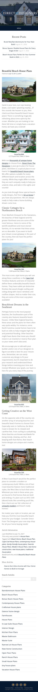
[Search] (33, 579)
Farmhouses (7, 615)
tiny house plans (8, 665)
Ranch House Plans (10, 657)
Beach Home (16, 539)
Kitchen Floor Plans (10, 632)
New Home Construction (12, 649)
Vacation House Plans (11, 670)
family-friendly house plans (17, 544)
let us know (28, 195)
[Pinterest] (24, 684)
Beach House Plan (28, 539)
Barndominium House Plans (13, 590)
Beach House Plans (10, 595)
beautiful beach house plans (22, 171)
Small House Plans (9, 661)
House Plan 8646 (19, 154)
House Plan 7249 (19, 472)
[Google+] (21, 684)
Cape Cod (30, 278)
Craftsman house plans (11, 607)
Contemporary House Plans (13, 603)
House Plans (24, 536)
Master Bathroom (9, 636)
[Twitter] (13, 684)
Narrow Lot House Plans (12, 645)
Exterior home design (10, 611)
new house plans (18, 549)
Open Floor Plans (9, 653)
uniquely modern (9, 506)
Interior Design (8, 628)
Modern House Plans (19, 547)
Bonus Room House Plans (12, 599)
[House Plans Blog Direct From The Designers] (19, 12)
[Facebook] (17, 684)
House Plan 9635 (19, 404)
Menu (19, 28)
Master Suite (7, 640)
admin (19, 73)
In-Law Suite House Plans (12, 624)
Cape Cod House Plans (10, 541)
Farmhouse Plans (9, 687)
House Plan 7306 (19, 269)
